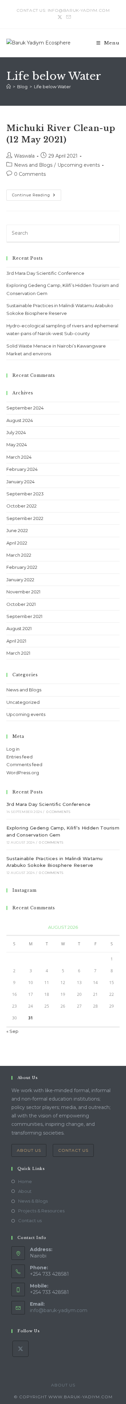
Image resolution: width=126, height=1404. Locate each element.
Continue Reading (36, 196)
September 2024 (25, 408)
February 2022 (21, 567)
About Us (29, 1150)
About (25, 1191)
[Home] (8, 86)
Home (25, 1181)
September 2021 (24, 616)
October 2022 (21, 506)
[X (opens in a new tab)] (59, 17)
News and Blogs (33, 165)
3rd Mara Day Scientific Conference (45, 273)
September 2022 (24, 518)
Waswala (24, 156)
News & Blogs (33, 1201)
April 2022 (16, 543)
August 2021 (19, 628)
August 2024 (19, 420)
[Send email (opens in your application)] (67, 17)
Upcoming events (78, 165)
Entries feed (19, 756)
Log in (12, 749)
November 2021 (23, 591)
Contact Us (73, 1150)
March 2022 (18, 555)
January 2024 (20, 481)
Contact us (30, 1220)
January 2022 (20, 579)
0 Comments (30, 174)
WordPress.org (22, 772)
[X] (20, 1349)
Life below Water (52, 86)
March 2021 (18, 653)
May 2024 (16, 444)
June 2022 (17, 530)
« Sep (12, 1031)
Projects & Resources (41, 1210)
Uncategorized (23, 702)
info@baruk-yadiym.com (58, 1310)
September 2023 (25, 493)
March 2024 (19, 457)
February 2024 (22, 469)
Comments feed (24, 764)
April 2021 (16, 641)
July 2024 (16, 432)
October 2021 (21, 604)
